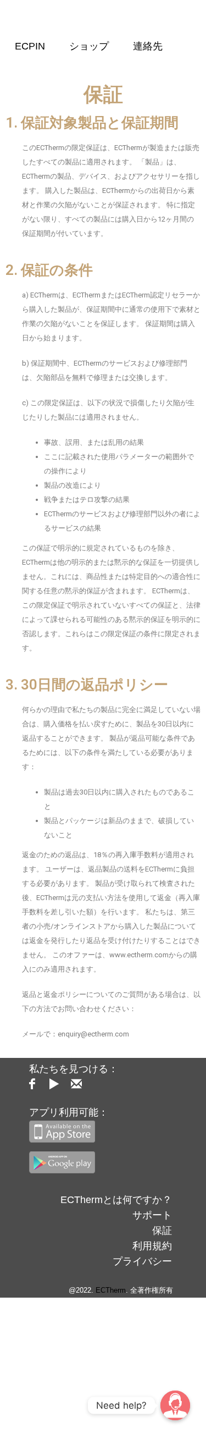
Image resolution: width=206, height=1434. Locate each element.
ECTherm (111, 1290)
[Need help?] (175, 1405)
